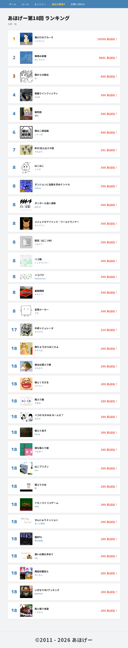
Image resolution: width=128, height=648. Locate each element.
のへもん (39, 574)
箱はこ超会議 (42, 130)
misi (36, 470)
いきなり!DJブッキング (47, 590)
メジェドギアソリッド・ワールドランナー (57, 221)
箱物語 (38, 112)
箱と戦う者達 (42, 608)
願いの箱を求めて (44, 554)
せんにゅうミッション (46, 520)
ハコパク (39, 275)
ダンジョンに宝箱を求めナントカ (52, 184)
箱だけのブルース (44, 37)
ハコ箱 (38, 259)
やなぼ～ (39, 451)
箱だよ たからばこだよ (47, 346)
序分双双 (39, 540)
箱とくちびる (42, 382)
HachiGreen (40, 278)
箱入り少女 (40, 484)
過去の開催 (57, 4)
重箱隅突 (39, 290)
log (36, 557)
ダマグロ (39, 331)
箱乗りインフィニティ (46, 93)
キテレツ (39, 294)
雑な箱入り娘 (42, 447)
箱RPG (38, 537)
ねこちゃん (40, 59)
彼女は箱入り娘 (43, 364)
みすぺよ (39, 350)
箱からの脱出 (42, 74)
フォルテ (39, 244)
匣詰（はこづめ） (44, 240)
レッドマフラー (42, 262)
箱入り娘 (39, 399)
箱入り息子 (40, 430)
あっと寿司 (40, 523)
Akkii (37, 506)
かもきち (39, 151)
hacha (37, 434)
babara (38, 188)
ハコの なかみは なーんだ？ (49, 415)
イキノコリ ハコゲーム (46, 502)
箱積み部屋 (40, 56)
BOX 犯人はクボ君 (44, 148)
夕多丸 (38, 403)
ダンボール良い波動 (45, 203)
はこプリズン (42, 466)
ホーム (12, 4)
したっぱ (39, 134)
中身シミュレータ (44, 328)
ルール (25, 4)
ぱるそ (38, 418)
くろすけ (39, 612)
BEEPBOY (39, 593)
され (37, 313)
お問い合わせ (78, 4)
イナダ (38, 169)
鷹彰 (37, 115)
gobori (38, 206)
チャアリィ (40, 225)
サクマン (39, 385)
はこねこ (39, 165)
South (37, 96)
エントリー (40, 4)
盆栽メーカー (42, 309)
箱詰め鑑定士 (42, 571)
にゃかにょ (40, 40)
